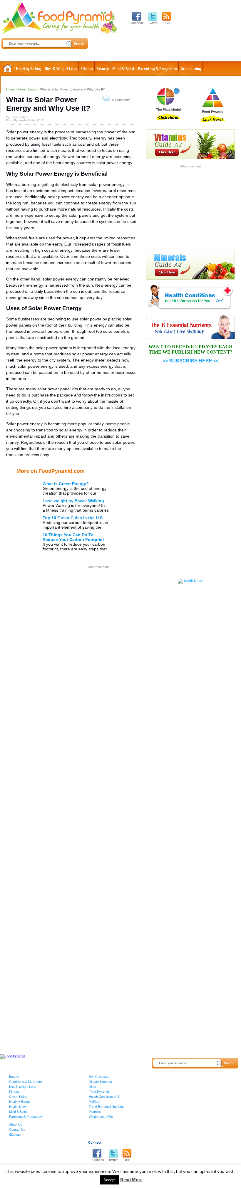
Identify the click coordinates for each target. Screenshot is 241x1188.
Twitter (153, 23)
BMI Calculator (99, 1076)
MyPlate (94, 1101)
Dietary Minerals (100, 1081)
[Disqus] (71, 744)
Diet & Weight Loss (61, 68)
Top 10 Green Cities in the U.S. (73, 517)
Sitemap (15, 1134)
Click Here (168, 117)
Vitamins (95, 1111)
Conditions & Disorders (25, 1081)
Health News (18, 1106)
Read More (131, 1179)
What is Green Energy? (66, 483)
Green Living (190, 68)
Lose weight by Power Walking (73, 500)
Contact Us (17, 1129)
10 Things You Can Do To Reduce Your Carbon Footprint (73, 537)
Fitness (87, 68)
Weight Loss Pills (101, 1116)
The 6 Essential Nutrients (107, 1106)
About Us (15, 1124)
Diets (92, 1086)
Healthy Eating (28, 68)
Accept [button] (109, 1180)
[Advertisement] (87, 611)
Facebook (136, 23)
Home (7, 68)
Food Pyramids (100, 1091)
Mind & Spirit (123, 68)
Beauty (102, 68)
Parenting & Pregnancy (157, 68)
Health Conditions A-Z (104, 1096)
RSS (166, 23)
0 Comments (121, 100)
